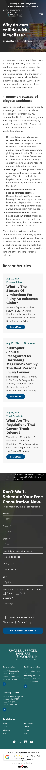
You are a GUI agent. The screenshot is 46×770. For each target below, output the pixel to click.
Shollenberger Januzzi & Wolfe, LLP (25, 752)
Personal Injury (24, 40)
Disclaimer (8, 622)
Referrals (26, 727)
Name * (6, 513)
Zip (5, 576)
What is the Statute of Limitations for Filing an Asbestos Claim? (22, 295)
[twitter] (19, 742)
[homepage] (23, 654)
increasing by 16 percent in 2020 (19, 113)
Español (26, 733)
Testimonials (28, 723)
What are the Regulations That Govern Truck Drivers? (20, 426)
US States (8, 564)
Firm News (29, 343)
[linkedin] (25, 742)
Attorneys (6, 730)
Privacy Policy (24, 622)
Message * (8, 597)
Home (5, 723)
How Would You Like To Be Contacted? (22, 589)
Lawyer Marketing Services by (23, 763)
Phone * (7, 526)
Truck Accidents (14, 416)
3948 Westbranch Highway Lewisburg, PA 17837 (13, 698)
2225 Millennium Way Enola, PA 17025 (11, 672)
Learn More (15, 327)
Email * (6, 538)
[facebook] (14, 742)
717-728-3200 (32, 6)
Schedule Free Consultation (23, 630)
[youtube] (31, 742)
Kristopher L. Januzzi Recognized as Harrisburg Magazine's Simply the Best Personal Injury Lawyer (22, 360)
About (5, 727)
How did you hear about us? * (17, 551)
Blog (4, 733)
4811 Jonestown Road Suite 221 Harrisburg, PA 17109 (32, 673)
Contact (26, 730)
